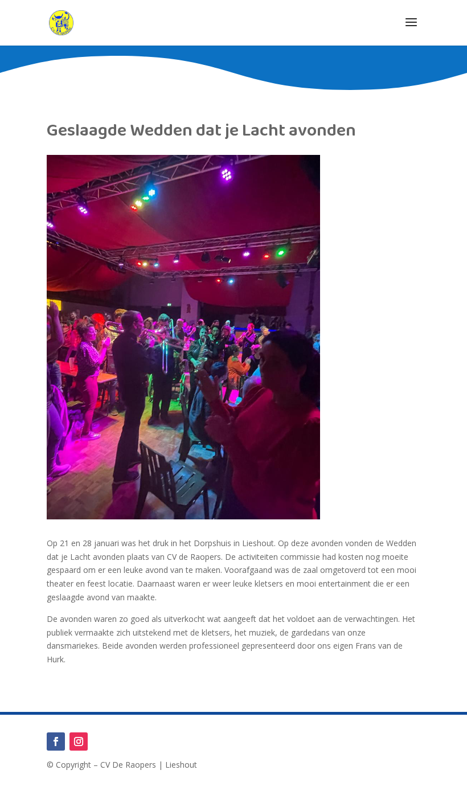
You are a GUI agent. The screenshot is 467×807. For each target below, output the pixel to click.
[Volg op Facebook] (56, 741)
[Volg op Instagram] (78, 741)
